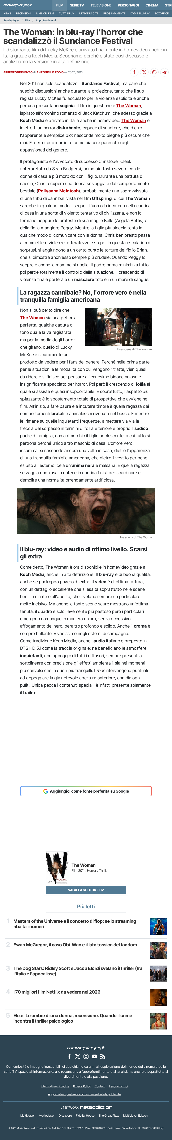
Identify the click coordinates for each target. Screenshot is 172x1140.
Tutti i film (66, 13)
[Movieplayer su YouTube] (94, 1056)
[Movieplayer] (86, 1048)
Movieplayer (11, 20)
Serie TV (77, 5)
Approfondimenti (46, 20)
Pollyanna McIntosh (58, 190)
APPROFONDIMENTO (18, 72)
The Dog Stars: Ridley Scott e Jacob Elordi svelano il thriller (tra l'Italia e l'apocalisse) (77, 971)
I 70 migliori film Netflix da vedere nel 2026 (56, 992)
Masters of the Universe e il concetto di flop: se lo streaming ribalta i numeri (74, 923)
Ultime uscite (88, 13)
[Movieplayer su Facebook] (69, 1056)
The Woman (128, 105)
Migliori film (45, 13)
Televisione (101, 5)
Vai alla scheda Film (86, 890)
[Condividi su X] (144, 72)
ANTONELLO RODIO (50, 72)
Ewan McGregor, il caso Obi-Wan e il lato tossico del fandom (75, 944)
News (7, 13)
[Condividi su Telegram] (164, 72)
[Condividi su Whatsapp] (154, 72)
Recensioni (23, 13)
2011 (81, 870)
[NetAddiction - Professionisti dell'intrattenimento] (96, 1107)
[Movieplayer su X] (77, 1056)
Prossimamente (114, 13)
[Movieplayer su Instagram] (86, 1056)
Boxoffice (162, 13)
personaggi (128, 5)
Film (59, 5)
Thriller (104, 870)
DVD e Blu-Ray (140, 13)
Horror (91, 870)
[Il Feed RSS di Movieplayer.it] (103, 1056)
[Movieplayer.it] (17, 5)
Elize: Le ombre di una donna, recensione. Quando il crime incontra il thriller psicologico (72, 1018)
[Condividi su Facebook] (134, 72)
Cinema (152, 5)
